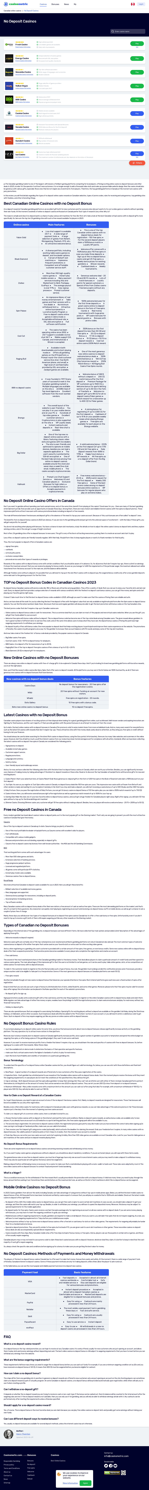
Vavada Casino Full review (23, 129)
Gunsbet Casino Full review (23, 143)
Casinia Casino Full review (23, 116)
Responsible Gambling (12, 1461)
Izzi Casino (20, 155)
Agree (85, 1483)
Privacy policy (9, 1465)
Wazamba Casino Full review (24, 74)
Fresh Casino (21, 45)
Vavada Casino (22, 127)
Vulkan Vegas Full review (23, 88)
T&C (137, 47)
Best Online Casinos (58, 1461)
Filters (139, 163)
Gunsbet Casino (22, 141)
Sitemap (7, 1483)
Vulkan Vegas (21, 86)
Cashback (31, 1475)
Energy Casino (22, 58)
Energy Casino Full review (23, 61)
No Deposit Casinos (31, 11)
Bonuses (30, 1461)
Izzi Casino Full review (22, 157)
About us (7, 1472)
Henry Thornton (23, 1434)
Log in (141, 4)
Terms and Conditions (12, 1468)
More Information (70, 1483)
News (66, 4)
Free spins (31, 1468)
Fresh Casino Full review (22, 47)
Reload (29, 1479)
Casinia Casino (22, 113)
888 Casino (20, 100)
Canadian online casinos (12, 11)
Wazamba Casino (23, 72)
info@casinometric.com (116, 1456)
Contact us (8, 1476)
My (75, 4)
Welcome (30, 1472)
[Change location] (133, 4)
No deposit (31, 1464)
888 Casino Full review (22, 102)
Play (137, 44)
